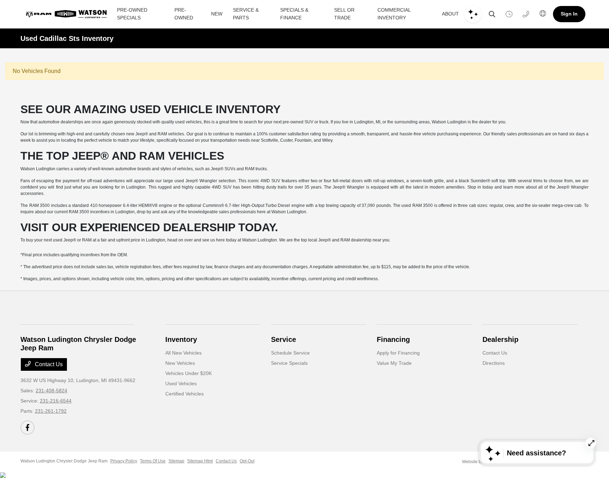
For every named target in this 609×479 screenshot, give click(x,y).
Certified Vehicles (184, 394)
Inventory (181, 339)
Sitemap (176, 461)
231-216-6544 (56, 401)
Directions (493, 363)
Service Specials (289, 363)
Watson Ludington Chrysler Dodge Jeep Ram (63, 461)
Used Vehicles (181, 383)
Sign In (569, 14)
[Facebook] (27, 427)
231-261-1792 (51, 411)
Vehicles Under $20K (188, 373)
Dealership (500, 339)
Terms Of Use (153, 461)
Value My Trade (394, 363)
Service (283, 339)
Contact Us (48, 364)
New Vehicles (180, 363)
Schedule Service (290, 353)
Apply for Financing (398, 353)
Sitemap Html (200, 461)
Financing (393, 339)
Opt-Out (247, 461)
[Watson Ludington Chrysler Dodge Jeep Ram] (67, 14)
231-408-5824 (51, 390)
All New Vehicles (183, 353)
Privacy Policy (123, 461)
